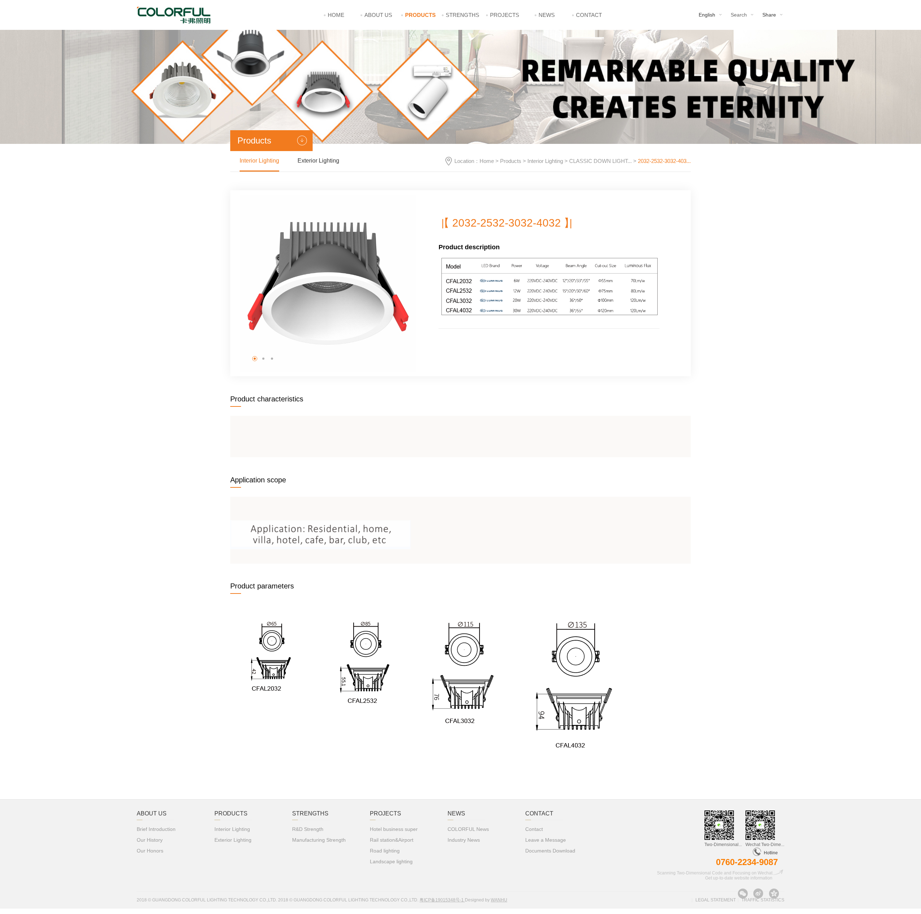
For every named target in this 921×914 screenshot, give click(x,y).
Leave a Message (545, 840)
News (547, 15)
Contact (589, 15)
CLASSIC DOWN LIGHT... (600, 161)
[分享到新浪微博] (758, 893)
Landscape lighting (391, 861)
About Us (378, 15)
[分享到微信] (743, 893)
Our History (150, 840)
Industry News (464, 840)
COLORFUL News (468, 829)
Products (420, 15)
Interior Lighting (545, 161)
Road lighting (385, 851)
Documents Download (550, 851)
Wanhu (499, 899)
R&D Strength (307, 829)
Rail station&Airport (391, 840)
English (707, 15)
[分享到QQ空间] (774, 893)
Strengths (462, 15)
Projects (504, 15)
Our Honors (150, 851)
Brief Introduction (156, 829)
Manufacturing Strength (319, 840)
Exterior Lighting (318, 161)
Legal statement (715, 899)
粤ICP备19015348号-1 (442, 899)
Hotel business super (394, 829)
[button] (254, 358)
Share (769, 15)
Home (336, 15)
